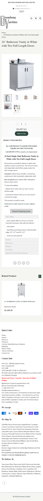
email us (24, 152)
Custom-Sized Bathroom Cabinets (13, 344)
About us (5, 340)
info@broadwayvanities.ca (22, 8)
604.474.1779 (22, 6)
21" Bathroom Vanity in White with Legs (19, 301)
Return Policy (6, 348)
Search (4, 337)
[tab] (21, 216)
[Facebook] (4, 483)
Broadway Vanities (24, 496)
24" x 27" (13, 232)
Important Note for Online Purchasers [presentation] (17, 253)
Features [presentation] (8, 240)
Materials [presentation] (8, 246)
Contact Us (6, 353)
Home (4, 33)
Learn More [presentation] (9, 250)
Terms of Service (7, 351)
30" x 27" (22, 232)
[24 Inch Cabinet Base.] (21, 74)
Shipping (5, 346)
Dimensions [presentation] (9, 243)
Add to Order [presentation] (10, 217)
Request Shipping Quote (21, 211)
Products (5, 342)
